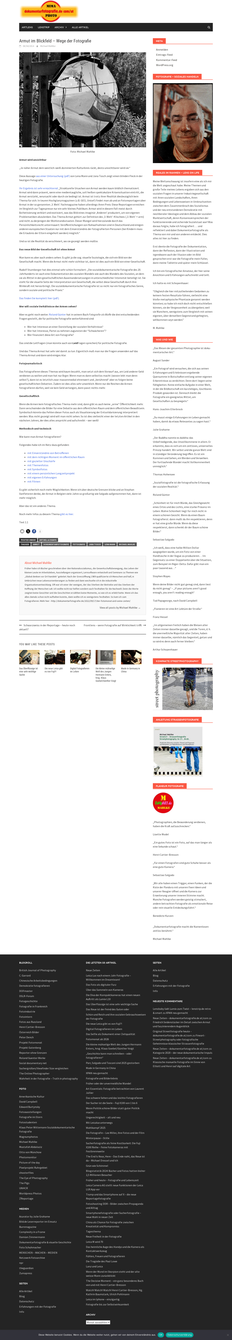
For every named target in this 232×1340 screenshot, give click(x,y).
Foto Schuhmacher (30, 1247)
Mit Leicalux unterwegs (99, 1122)
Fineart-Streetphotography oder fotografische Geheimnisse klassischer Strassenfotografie (179, 1039)
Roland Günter (57, 314)
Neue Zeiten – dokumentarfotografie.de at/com (180, 1018)
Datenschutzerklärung (179, 1334)
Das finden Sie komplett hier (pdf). (39, 298)
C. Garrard (25, 975)
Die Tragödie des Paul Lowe (101, 1261)
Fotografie (79, 544)
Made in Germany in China (101, 1068)
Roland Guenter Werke (32, 1058)
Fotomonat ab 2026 (97, 1039)
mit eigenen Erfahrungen (42, 477)
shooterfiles (26, 1172)
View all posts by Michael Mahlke (120, 607)
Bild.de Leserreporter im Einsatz (38, 1221)
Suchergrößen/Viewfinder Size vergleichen (43, 1068)
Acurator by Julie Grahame (34, 1216)
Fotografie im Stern (30, 1117)
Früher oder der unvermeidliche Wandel (108, 1083)
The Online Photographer (34, 1073)
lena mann (110, 544)
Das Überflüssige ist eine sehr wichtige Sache (28, 671)
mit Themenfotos (37, 465)
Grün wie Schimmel (97, 1165)
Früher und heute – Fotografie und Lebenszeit (112, 1180)
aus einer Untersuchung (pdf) (53, 176)
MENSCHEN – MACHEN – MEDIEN (38, 1252)
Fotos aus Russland (30, 1021)
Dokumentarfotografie (56, 544)
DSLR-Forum (26, 996)
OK (161, 1334)
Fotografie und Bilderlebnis (102, 1078)
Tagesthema (93, 1231)
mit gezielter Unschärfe (41, 461)
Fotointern (25, 1016)
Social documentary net (33, 1063)
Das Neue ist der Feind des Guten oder (107, 1009)
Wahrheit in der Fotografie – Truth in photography (48, 1078)
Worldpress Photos (30, 1193)
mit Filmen (33, 481)
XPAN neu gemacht (97, 1073)
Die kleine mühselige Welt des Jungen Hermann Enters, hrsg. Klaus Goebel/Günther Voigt (106, 674)
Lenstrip (43, 27)
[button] (22, 531)
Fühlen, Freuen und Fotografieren (105, 1256)
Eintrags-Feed (164, 54)
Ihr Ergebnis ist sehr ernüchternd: (38, 188)
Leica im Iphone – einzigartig (103, 1299)
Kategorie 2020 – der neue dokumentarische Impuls (182, 1052)
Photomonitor (28, 1157)
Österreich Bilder (29, 1032)
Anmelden (162, 49)
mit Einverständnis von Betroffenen (48, 453)
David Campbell (28, 1101)
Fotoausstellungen (30, 1112)
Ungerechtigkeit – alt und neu (103, 1117)
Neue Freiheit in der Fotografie (104, 1236)
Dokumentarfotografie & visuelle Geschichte (45, 1242)
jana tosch (95, 544)
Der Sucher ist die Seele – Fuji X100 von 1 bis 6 (111, 1103)
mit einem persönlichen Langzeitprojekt (51, 473)
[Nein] (227, 1335)
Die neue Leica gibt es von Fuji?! (104, 1023)
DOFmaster (26, 991)
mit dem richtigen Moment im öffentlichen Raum (56, 457)
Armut (36, 544)
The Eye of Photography (33, 1178)
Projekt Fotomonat (30, 1042)
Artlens (27, 27)
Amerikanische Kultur (31, 1096)
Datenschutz (26, 1301)
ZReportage (26, 1198)
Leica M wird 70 (94, 1241)
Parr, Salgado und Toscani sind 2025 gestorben (112, 1063)
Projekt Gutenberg (30, 1047)
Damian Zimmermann (32, 1237)
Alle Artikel (80, 27)
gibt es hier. (67, 514)
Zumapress (25, 1273)
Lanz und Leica (94, 1266)
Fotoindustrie (27, 1011)
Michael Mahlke (48, 46)
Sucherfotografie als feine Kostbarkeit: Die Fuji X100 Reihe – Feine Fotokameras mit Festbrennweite (113, 1147)
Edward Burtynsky (29, 1107)
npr (21, 1262)
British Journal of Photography (37, 970)
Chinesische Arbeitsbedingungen (38, 980)
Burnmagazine (27, 1227)
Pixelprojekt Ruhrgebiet (33, 1167)
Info (21, 1311)
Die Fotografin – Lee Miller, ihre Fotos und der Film (115, 1132)
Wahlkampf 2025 (95, 1127)
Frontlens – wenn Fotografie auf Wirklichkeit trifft (113, 625)
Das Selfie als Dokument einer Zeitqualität (110, 1034)
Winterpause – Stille (97, 1138)
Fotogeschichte (28, 1001)
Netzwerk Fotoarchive (32, 1257)
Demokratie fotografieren (34, 985)
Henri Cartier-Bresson (32, 1027)
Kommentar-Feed (166, 60)
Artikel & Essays (47, 540)
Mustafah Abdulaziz (30, 1147)
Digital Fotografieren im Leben (104, 1029)
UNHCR (23, 1188)
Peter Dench (26, 1037)
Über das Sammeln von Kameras (104, 989)
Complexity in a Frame (32, 1232)
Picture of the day (29, 1162)
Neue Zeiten (93, 970)
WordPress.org (164, 65)
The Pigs (24, 1183)
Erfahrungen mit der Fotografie (37, 1306)
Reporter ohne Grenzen (33, 1052)
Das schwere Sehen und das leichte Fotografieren (114, 1098)
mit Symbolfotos (37, 469)
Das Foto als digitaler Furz (101, 984)
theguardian (26, 1268)
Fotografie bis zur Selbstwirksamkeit (107, 1304)
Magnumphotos (28, 1136)
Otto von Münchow (30, 1152)
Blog (22, 1296)
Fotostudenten (28, 1122)
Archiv (59, 27)
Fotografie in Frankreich (33, 1006)
